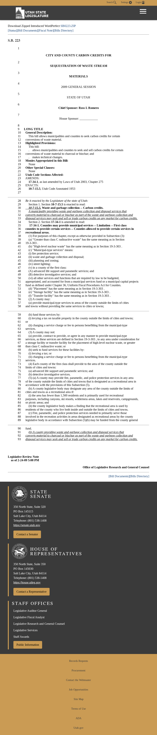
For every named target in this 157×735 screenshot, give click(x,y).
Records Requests (78, 661)
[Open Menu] (143, 11)
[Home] (32, 13)
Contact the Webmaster (78, 680)
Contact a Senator (27, 534)
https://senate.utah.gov (26, 525)
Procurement (78, 670)
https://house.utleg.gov (27, 582)
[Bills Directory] (63, 30)
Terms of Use (78, 708)
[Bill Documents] (27, 30)
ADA (78, 718)
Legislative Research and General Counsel (39, 623)
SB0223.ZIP (68, 26)
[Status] (12, 30)
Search (110, 2)
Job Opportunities (78, 689)
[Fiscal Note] (46, 30)
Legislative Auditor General (30, 610)
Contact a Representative (31, 591)
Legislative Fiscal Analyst (28, 617)
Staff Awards (21, 636)
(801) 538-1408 (37, 520)
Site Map (78, 699)
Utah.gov (78, 727)
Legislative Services (25, 630)
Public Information (27, 644)
